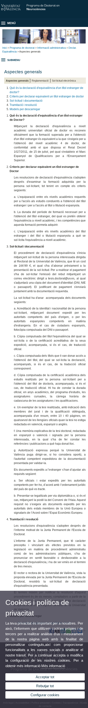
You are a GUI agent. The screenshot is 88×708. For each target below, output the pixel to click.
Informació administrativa (51, 47)
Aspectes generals (17, 80)
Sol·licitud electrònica (64, 80)
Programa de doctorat (22, 47)
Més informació (53, 666)
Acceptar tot (45, 677)
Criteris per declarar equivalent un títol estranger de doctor (47, 96)
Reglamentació (40, 80)
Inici (4, 47)
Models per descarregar (25, 109)
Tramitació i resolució (23, 105)
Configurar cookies (45, 695)
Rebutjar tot (45, 686)
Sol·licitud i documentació (26, 100)
